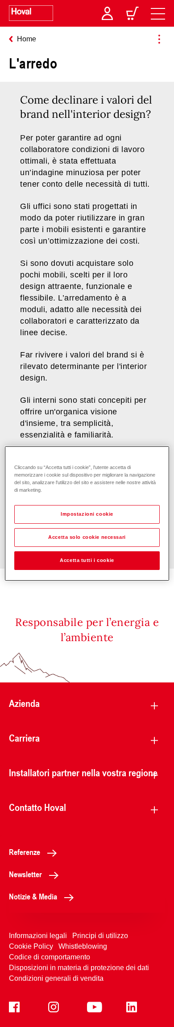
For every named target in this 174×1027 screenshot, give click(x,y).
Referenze (24, 852)
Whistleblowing (82, 946)
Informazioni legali (38, 935)
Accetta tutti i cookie (87, 560)
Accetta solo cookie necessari (87, 537)
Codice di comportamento (49, 957)
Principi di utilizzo (100, 935)
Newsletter (25, 874)
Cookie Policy (31, 946)
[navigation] (158, 13)
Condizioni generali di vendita (56, 978)
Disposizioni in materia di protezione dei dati (79, 967)
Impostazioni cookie (87, 514)
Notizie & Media (33, 896)
